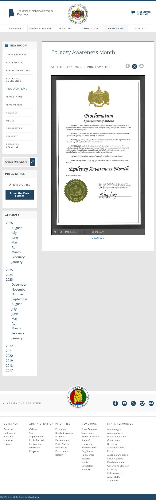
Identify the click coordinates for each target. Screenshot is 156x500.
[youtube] (124, 403)
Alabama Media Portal (115, 449)
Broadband (61, 447)
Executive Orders (18, 70)
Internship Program (34, 449)
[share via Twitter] (135, 66)
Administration (40, 28)
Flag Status (14, 96)
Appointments (36, 436)
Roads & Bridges (64, 433)
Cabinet (33, 429)
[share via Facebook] (129, 66)
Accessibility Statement (113, 478)
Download (98, 237)
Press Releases (16, 54)
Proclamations (16, 88)
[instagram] (142, 403)
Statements (14, 62)
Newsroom (115, 28)
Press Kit (12, 136)
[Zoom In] (88, 232)
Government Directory (114, 442)
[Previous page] (55, 232)
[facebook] (115, 403)
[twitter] (133, 403)
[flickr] (151, 403)
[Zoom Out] (82, 232)
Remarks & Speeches (13, 145)
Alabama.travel (115, 433)
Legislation (90, 28)
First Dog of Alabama (9, 434)
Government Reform (62, 453)
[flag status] (133, 14)
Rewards (12, 112)
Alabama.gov (114, 429)
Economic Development (62, 438)
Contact (141, 28)
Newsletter (14, 128)
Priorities (65, 28)
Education (60, 429)
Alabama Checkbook (118, 454)
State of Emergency (13, 79)
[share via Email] (142, 66)
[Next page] (61, 232)
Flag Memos (14, 104)
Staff (31, 433)
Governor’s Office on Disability (118, 467)
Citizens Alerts (115, 473)
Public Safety (62, 444)
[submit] (32, 162)
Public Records (37, 440)
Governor (15, 28)
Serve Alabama (115, 458)
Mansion (8, 440)
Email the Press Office (19, 194)
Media (10, 120)
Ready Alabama (115, 462)
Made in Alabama (116, 436)
